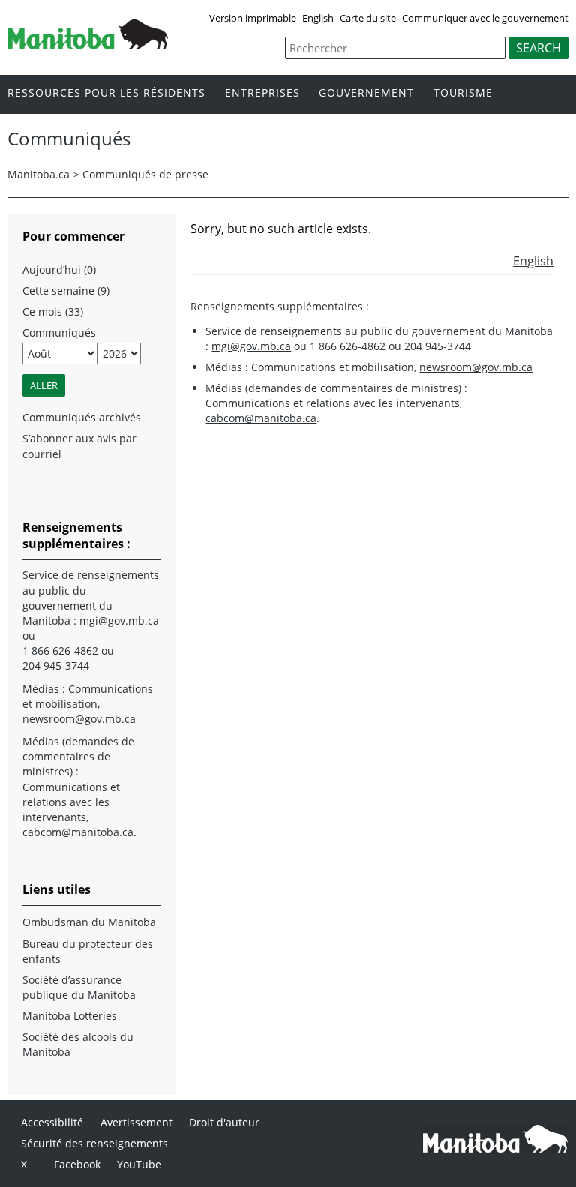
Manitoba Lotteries (69, 1016)
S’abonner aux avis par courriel (79, 445)
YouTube (139, 1164)
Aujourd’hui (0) (59, 269)
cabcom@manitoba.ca (261, 418)
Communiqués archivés (81, 417)
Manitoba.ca (39, 174)
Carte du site (368, 18)
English (318, 18)
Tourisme (463, 93)
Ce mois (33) (52, 311)
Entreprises (262, 93)
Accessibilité (52, 1122)
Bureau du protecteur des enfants (87, 951)
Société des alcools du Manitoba (78, 1044)
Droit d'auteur (224, 1122)
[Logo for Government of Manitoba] (88, 45)
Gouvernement (366, 93)
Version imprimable (252, 18)
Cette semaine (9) (66, 290)
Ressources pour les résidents (107, 93)
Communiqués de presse (145, 174)
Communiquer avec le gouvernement (485, 18)
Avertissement (136, 1122)
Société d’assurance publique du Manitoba (79, 987)
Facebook (77, 1164)
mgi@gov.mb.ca (251, 346)
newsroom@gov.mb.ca (475, 367)
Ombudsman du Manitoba (89, 922)
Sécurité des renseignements (94, 1143)
